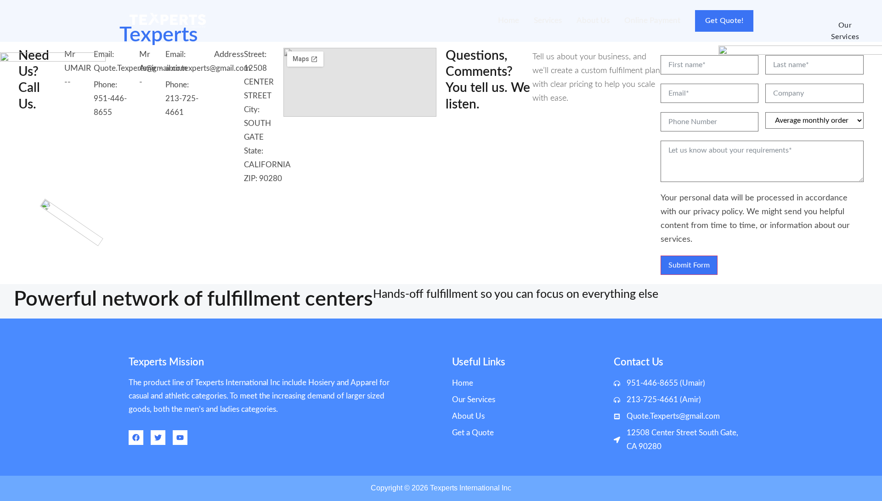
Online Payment (652, 20)
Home (508, 20)
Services (548, 20)
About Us (593, 20)
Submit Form (689, 265)
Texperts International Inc (470, 488)
